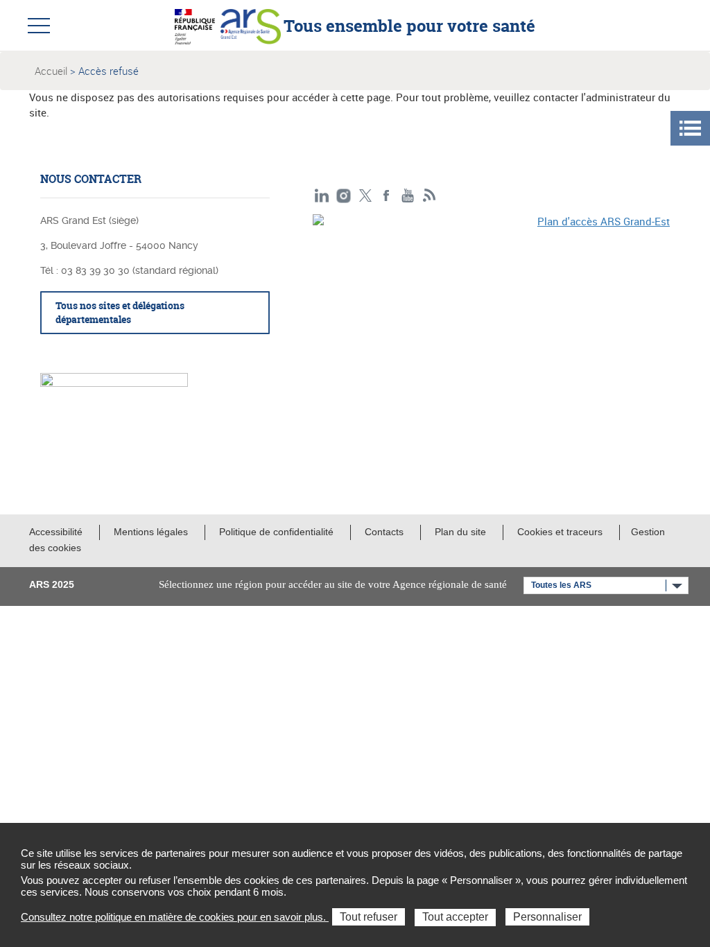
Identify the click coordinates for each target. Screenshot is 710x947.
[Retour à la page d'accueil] (250, 25)
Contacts (384, 531)
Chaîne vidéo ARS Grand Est (408, 196)
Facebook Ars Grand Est (386, 196)
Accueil (51, 71)
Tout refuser (368, 917)
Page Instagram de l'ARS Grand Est (343, 196)
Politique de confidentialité (276, 531)
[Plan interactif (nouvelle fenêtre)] (491, 299)
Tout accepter (455, 917)
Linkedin (322, 196)
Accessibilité (56, 531)
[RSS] (429, 196)
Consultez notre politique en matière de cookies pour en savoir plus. (175, 917)
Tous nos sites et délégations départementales (119, 312)
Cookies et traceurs (560, 531)
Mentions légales (151, 531)
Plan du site (460, 531)
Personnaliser (547, 917)
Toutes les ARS (561, 585)
